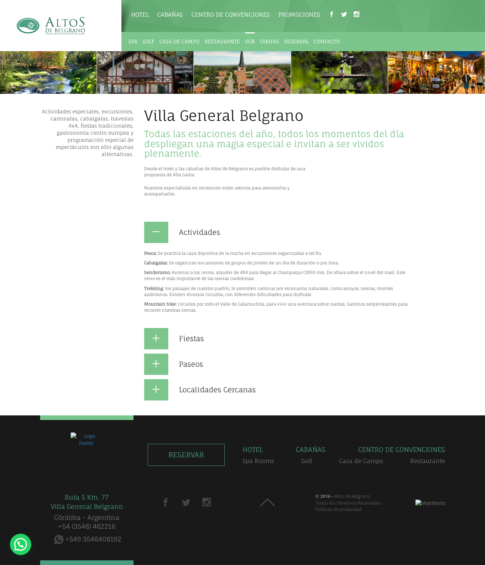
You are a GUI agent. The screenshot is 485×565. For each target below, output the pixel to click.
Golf (306, 461)
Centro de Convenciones (230, 14)
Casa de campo (179, 41)
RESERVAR (186, 454)
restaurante (222, 41)
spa (133, 41)
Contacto (327, 41)
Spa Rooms (258, 461)
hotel (140, 14)
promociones (299, 14)
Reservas (296, 41)
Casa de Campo (361, 461)
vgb (250, 41)
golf (148, 41)
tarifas (269, 41)
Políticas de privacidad (338, 509)
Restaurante (427, 461)
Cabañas (170, 14)
